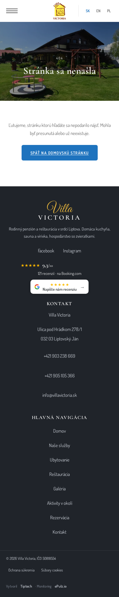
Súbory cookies (52, 570)
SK (88, 10)
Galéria (59, 488)
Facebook (46, 251)
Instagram (72, 251)
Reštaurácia (59, 474)
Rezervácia (59, 517)
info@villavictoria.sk (59, 395)
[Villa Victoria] (59, 10)
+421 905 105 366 (60, 375)
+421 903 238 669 (59, 356)
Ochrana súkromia (21, 570)
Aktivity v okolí (59, 503)
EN (98, 10)
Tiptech (26, 586)
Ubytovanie (59, 460)
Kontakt (59, 532)
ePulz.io (60, 586)
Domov (59, 431)
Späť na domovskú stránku (59, 152)
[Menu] (12, 11)
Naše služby (59, 445)
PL (109, 10)
